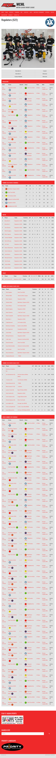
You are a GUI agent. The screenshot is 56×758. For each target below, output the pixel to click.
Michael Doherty (8, 257)
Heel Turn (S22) (31, 87)
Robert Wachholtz (9, 247)
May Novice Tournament (39, 12)
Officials (47, 12)
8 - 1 (21, 153)
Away (26, 84)
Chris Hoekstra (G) (10, 396)
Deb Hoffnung (8, 241)
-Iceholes (20, 386)
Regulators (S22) (11, 202)
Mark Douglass (8, 230)
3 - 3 (21, 115)
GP (26, 185)
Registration (4, 15)
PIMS (40, 217)
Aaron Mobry (9, 305)
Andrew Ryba (9, 302)
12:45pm (38, 115)
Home (9, 84)
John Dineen (7, 227)
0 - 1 (21, 169)
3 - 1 (21, 175)
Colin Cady (8, 339)
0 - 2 (21, 98)
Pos (3, 185)
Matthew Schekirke (10, 325)
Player (6, 217)
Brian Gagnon (8, 234)
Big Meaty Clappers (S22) (13, 188)
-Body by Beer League (23, 295)
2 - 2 (21, 488)
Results (21, 84)
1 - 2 (21, 494)
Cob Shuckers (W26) (22, 379)
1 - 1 (21, 609)
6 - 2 (21, 131)
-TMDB (19, 356)
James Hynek (8, 267)
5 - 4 (21, 642)
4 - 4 (21, 148)
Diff (52, 185)
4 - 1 (21, 527)
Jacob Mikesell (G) (10, 410)
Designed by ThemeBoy (50, 754)
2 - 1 (21, 104)
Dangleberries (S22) (12, 206)
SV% (53, 217)
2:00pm (38, 142)
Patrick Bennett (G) (10, 383)
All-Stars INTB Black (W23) (24, 410)
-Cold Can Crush (21, 312)
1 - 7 (21, 120)
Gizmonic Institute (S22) (13, 199)
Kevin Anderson (8, 251)
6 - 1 (21, 532)
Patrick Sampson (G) (10, 400)
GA (48, 185)
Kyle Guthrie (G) (8, 279)
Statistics (26, 12)
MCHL (20, 4)
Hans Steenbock (9, 352)
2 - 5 (21, 516)
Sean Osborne (9, 312)
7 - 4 (21, 614)
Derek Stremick (9, 342)
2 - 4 (21, 158)
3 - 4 (21, 543)
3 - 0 (21, 164)
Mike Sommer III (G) (10, 386)
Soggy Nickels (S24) (22, 396)
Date (3, 84)
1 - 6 (21, 549)
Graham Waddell (8, 237)
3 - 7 (21, 142)
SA (43, 217)
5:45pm (38, 109)
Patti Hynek (7, 261)
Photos (52, 12)
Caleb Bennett (9, 322)
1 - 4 (21, 450)
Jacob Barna (7, 254)
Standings (17, 12)
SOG (36, 366)
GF (44, 185)
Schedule (11, 12)
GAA (49, 366)
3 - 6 (21, 598)
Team (6, 185)
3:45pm (38, 169)
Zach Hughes (9, 292)
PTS (40, 185)
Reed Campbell (9, 315)
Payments (10, 15)
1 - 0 (21, 565)
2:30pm (38, 87)
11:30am (38, 702)
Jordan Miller (7, 264)
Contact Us (16, 15)
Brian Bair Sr (7, 220)
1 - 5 (21, 675)
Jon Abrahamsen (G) (10, 374)
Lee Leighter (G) (9, 403)
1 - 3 (21, 87)
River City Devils (21, 400)
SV (49, 217)
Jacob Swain (8, 349)
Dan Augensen (9, 329)
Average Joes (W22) (22, 403)
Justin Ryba (8, 332)
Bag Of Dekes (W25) (22, 390)
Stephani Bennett (10, 356)
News (2, 12)
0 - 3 (21, 445)
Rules (31, 12)
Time (37, 84)
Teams (6, 12)
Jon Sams (7, 244)
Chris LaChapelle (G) (10, 406)
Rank (3, 289)
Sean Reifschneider (10, 346)
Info (21, 12)
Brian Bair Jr (7, 224)
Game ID (52, 84)
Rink (43, 84)
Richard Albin (9, 295)
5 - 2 (21, 477)
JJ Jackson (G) (9, 379)
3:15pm (38, 98)
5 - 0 (21, 620)
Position (26, 217)
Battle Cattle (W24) (22, 325)
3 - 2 (21, 669)
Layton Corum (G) (10, 390)
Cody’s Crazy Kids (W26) (23, 406)
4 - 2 (21, 109)
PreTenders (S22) (12, 195)
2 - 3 (21, 93)
